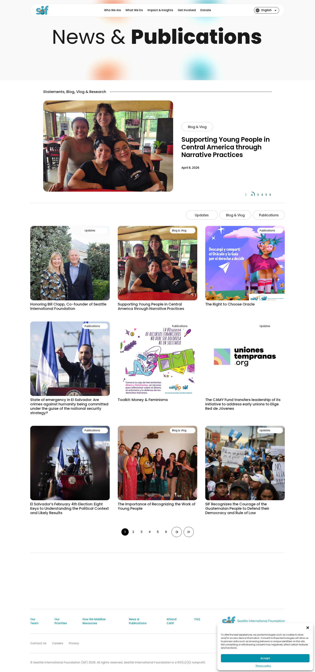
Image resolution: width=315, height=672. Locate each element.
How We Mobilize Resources (94, 621)
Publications (269, 215)
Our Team (34, 621)
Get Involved (187, 10)
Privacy (74, 643)
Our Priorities (61, 621)
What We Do (134, 10)
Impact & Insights (160, 10)
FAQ (197, 619)
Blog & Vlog (197, 127)
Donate (205, 10)
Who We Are (112, 10)
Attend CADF (171, 621)
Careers (57, 643)
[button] (308, 628)
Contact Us (38, 643)
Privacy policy (263, 665)
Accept (265, 658)
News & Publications (138, 621)
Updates (202, 215)
